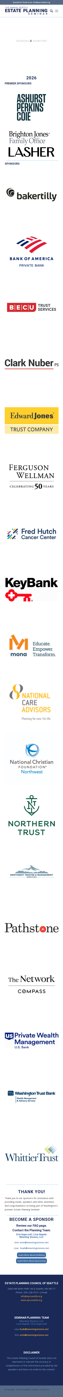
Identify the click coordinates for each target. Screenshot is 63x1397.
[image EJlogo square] (33, 422)
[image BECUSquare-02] (33, 309)
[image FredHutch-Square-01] (33, 534)
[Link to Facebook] (51, 1393)
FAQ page (39, 1225)
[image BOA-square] (33, 252)
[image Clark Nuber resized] (33, 365)
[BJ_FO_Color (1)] (31, 138)
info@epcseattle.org (31, 1296)
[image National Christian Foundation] (33, 760)
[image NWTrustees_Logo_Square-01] (33, 872)
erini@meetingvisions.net (34, 1242)
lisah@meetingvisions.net (34, 1248)
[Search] (50, 11)
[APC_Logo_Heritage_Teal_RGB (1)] (31, 107)
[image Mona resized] (33, 647)
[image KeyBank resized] (33, 591)
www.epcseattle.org (31, 1300)
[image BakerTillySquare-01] (33, 196)
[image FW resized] (33, 478)
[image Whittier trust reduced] (33, 1154)
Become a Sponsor (31, 1219)
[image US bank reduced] (33, 1041)
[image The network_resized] (33, 985)
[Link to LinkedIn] (56, 1393)
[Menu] (56, 11)
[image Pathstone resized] (33, 929)
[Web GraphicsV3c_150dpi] (26, 11)
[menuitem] (50, 11)
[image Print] (33, 1098)
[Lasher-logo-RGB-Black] (31, 152)
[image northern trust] (33, 816)
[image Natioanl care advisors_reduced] (33, 703)
